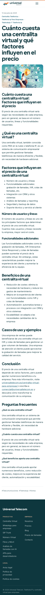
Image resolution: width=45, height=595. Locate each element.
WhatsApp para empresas (9, 527)
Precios (28, 526)
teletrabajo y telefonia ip (12, 22)
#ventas (32, 491)
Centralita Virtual (10, 521)
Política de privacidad (7, 573)
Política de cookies (11, 579)
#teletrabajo (23, 491)
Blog (27, 530)
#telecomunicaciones (10, 491)
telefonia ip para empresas (12, 19)
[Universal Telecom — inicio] (12, 3)
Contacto (29, 540)
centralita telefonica (10, 16)
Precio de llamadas (33, 535)
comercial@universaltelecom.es (17, 389)
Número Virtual (9, 537)
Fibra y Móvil (8, 542)
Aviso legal (7, 567)
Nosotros (29, 521)
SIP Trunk (7, 532)
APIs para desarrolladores (9, 554)
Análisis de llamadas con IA (10, 547)
